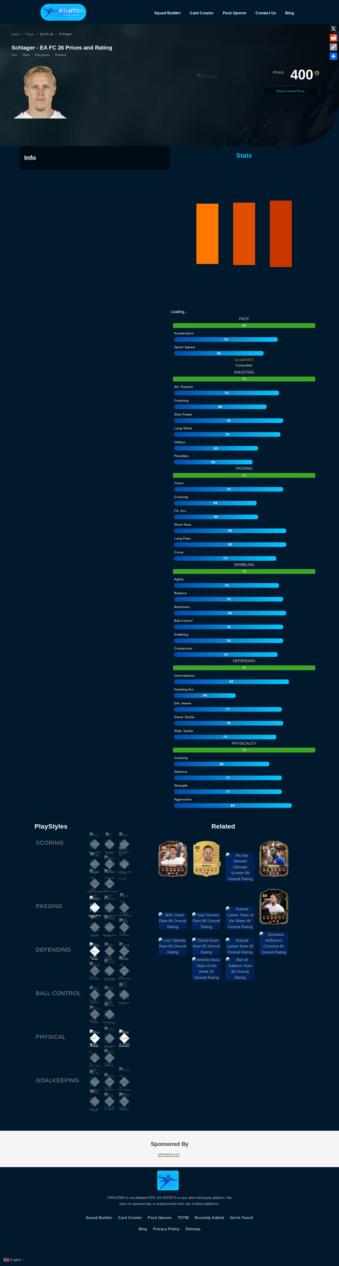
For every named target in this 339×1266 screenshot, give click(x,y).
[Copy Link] (333, 47)
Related (60, 55)
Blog (289, 13)
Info (14, 55)
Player (29, 34)
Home (15, 34)
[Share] (333, 56)
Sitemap (193, 1229)
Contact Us (266, 13)
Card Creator (202, 13)
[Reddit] (333, 37)
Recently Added (209, 1218)
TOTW (183, 1218)
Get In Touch (241, 1218)
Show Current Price (290, 91)
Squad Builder (167, 13)
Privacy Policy (166, 1229)
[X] (333, 28)
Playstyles (42, 55)
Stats (26, 55)
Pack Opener (234, 13)
